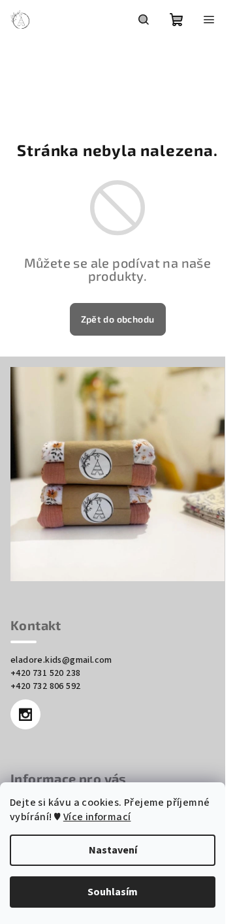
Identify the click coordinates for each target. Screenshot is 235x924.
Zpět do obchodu (118, 319)
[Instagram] (25, 714)
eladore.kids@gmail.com (61, 660)
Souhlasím (112, 892)
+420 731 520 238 (45, 673)
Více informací (97, 817)
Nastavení (113, 850)
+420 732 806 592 (45, 686)
